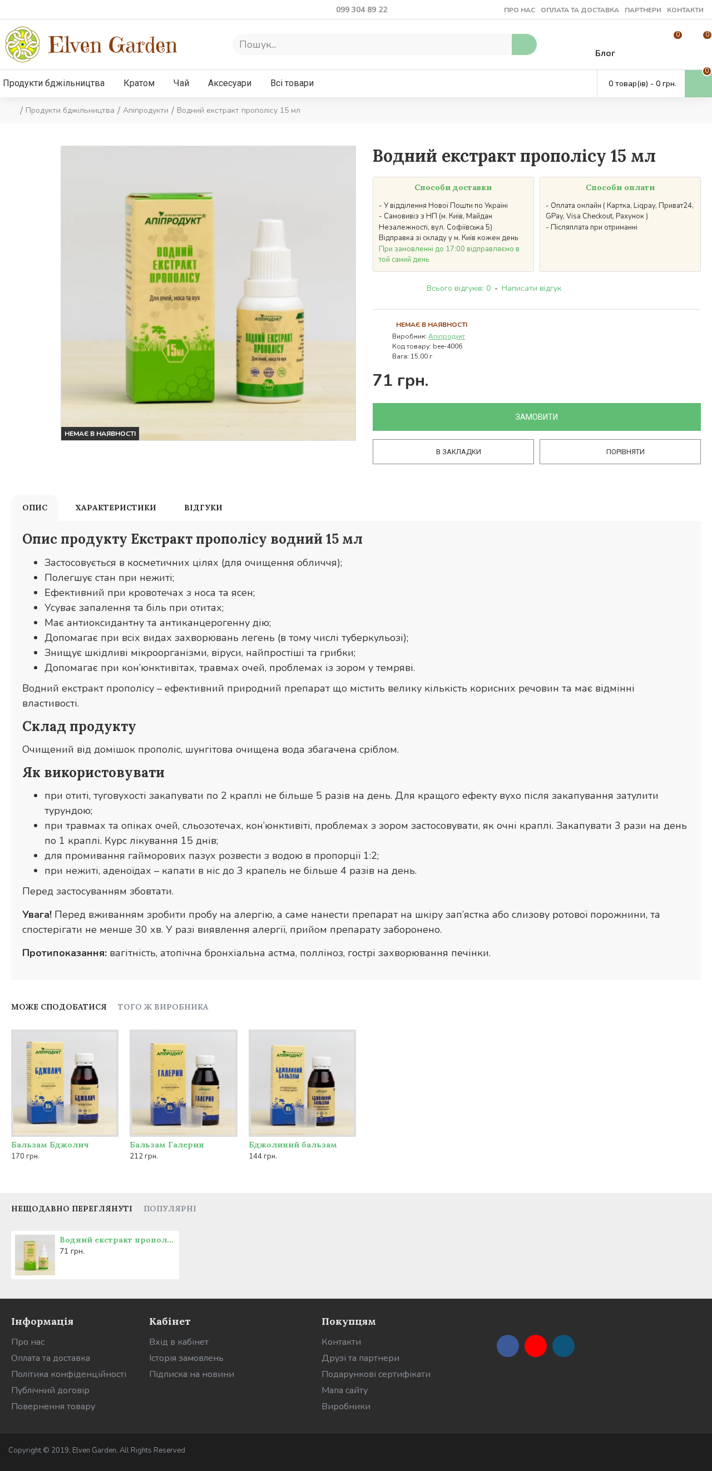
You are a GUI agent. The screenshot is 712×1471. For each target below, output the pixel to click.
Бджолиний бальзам (293, 1145)
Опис (34, 508)
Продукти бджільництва (70, 110)
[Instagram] (563, 1346)
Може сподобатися (59, 1007)
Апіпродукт (446, 336)
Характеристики (115, 508)
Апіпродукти (146, 110)
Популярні (170, 1209)
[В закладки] (85, 1134)
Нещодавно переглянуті (71, 1209)
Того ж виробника (163, 1007)
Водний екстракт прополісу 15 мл (117, 1240)
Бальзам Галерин (167, 1145)
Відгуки (203, 508)
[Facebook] (508, 1346)
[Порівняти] (107, 1134)
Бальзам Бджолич (50, 1145)
